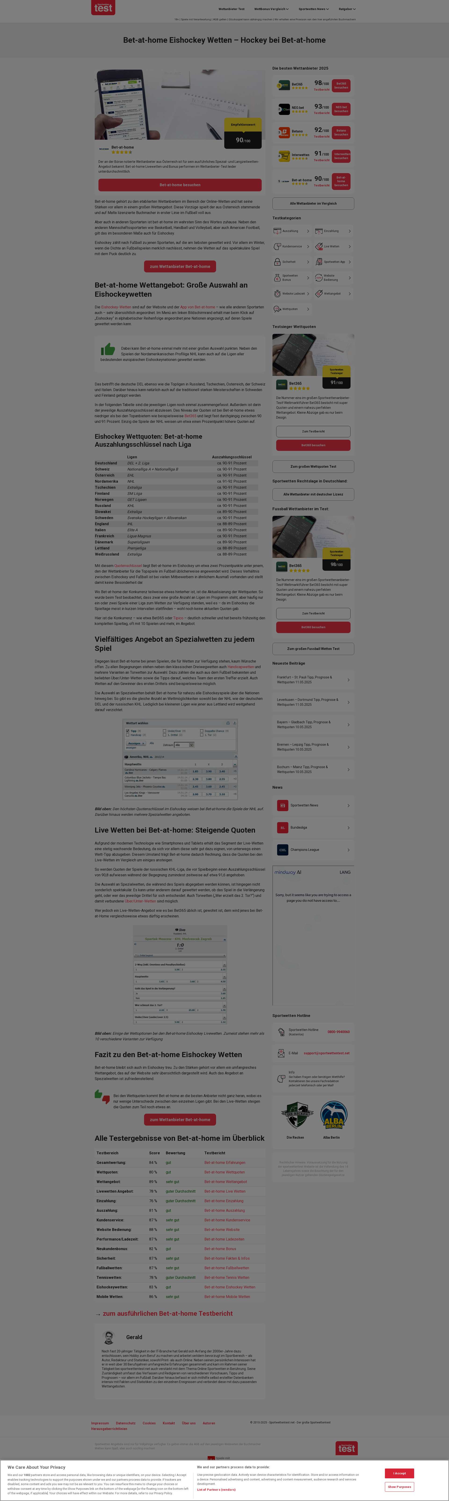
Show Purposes (399, 1487)
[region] (224, 1480)
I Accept (399, 1473)
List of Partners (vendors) (216, 1489)
